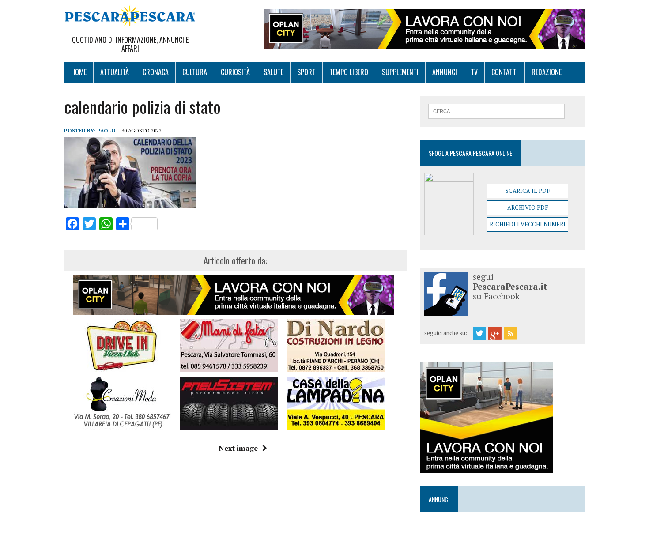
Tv (474, 72)
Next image (238, 448)
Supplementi (400, 72)
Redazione (547, 72)
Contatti (504, 72)
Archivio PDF (527, 207)
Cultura (194, 72)
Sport (306, 72)
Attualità (114, 72)
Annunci (444, 72)
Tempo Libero (348, 72)
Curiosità (235, 72)
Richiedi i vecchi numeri (528, 224)
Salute (273, 72)
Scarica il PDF (528, 191)
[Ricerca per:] (496, 110)
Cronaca (156, 72)
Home (79, 72)
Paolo (106, 130)
